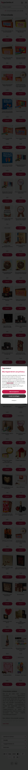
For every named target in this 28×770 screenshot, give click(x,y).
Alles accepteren (14, 391)
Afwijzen (14, 400)
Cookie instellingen (14, 396)
